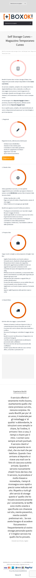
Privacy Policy (12, 571)
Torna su (17, 575)
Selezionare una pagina (16, 3)
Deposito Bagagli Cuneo (18, 105)
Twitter (15, 8)
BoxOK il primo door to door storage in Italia (11, 51)
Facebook (20, 8)
